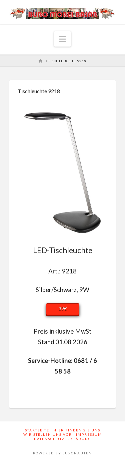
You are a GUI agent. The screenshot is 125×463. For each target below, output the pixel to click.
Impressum (89, 434)
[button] (62, 39)
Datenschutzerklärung (62, 439)
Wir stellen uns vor (47, 434)
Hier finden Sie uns (76, 430)
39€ (63, 308)
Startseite (37, 430)
